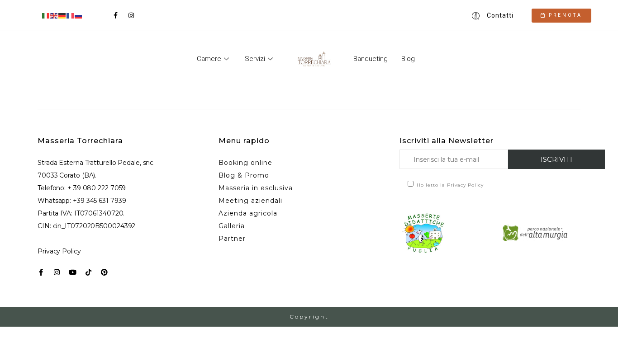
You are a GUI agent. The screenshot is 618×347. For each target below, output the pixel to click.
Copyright (309, 316)
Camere (209, 59)
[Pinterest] (104, 272)
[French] (71, 15)
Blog (408, 59)
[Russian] (79, 15)
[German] (62, 15)
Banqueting (370, 59)
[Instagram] (56, 272)
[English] (54, 15)
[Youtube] (72, 272)
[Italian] (46, 15)
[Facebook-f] (41, 272)
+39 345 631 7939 (99, 201)
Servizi (255, 59)
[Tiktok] (88, 272)
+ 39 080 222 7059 (96, 188)
